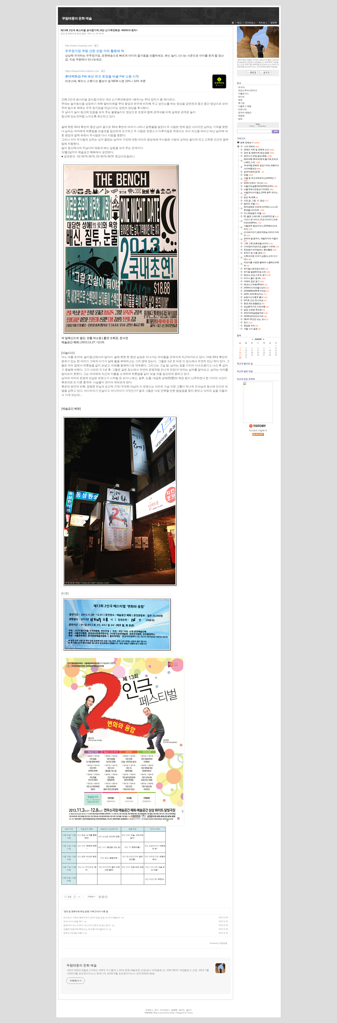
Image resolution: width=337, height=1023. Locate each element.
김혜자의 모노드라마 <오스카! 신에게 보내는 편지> (87, 925)
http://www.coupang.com (78, 45)
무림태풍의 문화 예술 (77, 18)
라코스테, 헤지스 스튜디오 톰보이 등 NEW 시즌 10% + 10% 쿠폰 (105, 81)
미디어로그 (250, 22)
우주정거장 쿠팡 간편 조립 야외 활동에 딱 (94, 51)
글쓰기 (189, 1010)
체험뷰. (241, 116)
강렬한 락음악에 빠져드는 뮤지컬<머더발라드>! (85, 929)
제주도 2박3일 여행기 (73, 933)
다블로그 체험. (245, 106)
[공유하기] (74, 897)
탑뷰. (240, 119)
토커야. (241, 87)
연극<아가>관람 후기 (73, 921)
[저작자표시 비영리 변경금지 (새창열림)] (103, 896)
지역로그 (149, 1010)
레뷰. (240, 100)
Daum (172, 1013)
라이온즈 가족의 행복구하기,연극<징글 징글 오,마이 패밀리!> (92, 917)
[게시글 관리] (79, 897)
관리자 (181, 1010)
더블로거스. (243, 93)
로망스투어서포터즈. (248, 90)
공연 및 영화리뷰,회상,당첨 (73, 33)
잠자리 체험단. (245, 112)
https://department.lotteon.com (82, 71)
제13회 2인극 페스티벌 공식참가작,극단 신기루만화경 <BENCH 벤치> (99, 30)
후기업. (241, 103)
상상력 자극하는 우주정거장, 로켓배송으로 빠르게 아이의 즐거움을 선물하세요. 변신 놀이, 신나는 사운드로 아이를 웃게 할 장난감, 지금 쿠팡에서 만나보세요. (144, 57)
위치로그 (263, 22)
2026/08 (258, 339)
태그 (239, 22)
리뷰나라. (242, 109)
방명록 (273, 22)
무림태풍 (148, 1013)
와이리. (241, 97)
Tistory (190, 1013)
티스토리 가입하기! (258, 430)
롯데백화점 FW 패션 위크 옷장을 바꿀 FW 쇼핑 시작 (102, 76)
